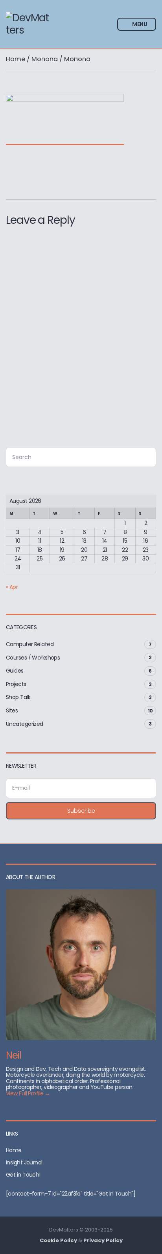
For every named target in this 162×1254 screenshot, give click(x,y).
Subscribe (81, 811)
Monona (44, 59)
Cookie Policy (58, 1240)
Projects (16, 684)
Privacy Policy (103, 1240)
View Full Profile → (28, 1093)
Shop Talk (18, 697)
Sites (12, 710)
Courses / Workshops (33, 658)
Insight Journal (24, 1162)
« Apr (12, 587)
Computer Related (29, 644)
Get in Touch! (23, 1175)
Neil (13, 1055)
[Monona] (65, 139)
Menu (139, 24)
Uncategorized (24, 724)
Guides (15, 671)
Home (15, 59)
